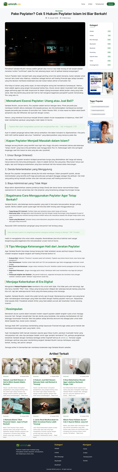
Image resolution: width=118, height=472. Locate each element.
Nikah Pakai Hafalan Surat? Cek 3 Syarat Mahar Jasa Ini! (75, 421)
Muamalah (59, 11)
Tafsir (91, 61)
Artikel (90, 4)
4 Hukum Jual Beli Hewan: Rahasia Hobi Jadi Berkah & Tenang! (45, 382)
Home (83, 4)
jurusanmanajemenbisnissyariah (100, 106)
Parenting (92, 52)
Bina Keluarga (94, 39)
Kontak (111, 4)
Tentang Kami (99, 4)
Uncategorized (94, 65)
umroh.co (64, 338)
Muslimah (92, 48)
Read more (24, 395)
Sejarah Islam (94, 56)
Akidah (92, 31)
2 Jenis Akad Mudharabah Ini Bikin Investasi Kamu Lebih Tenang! (45, 422)
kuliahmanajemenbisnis (98, 110)
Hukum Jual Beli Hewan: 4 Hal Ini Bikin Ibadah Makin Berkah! (14, 382)
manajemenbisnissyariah (98, 114)
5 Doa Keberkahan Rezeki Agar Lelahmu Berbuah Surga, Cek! (74, 382)
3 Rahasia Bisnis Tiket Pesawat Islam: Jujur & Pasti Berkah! (15, 422)
